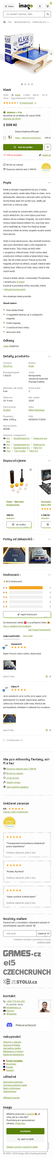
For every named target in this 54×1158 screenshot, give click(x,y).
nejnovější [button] (28, 636)
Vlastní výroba (13, 782)
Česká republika (14, 1060)
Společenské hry (22, 22)
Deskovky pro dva (42, 22)
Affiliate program (11, 1097)
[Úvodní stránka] (4, 22)
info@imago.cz (13, 1007)
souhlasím (25, 1131)
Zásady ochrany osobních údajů (22, 1147)
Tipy (8, 451)
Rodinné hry (39, 444)
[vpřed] (51, 54)
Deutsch (10, 1070)
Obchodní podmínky (13, 1082)
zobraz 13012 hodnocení (15, 812)
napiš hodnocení (28, 614)
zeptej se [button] (46, 155)
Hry (10, 22)
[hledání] (48, 14)
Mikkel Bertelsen (37, 410)
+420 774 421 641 (15, 1001)
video (6, 346)
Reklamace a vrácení (13, 1051)
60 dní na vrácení (14, 773)
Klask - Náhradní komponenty (28, 138)
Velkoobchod (9, 1091)
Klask (17, 95)
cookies (30, 1114)
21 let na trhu (12, 777)
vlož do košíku (25, 147)
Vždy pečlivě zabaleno (17, 787)
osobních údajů (43, 942)
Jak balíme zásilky (12, 1048)
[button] (27, 183)
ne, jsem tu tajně (25, 1139)
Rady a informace (11, 1088)
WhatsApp (11, 1014)
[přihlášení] (40, 6)
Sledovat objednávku (13, 1054)
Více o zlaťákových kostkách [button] (17, 626)
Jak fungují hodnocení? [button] (39, 629)
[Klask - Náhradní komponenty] (18, 498)
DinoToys (7, 366)
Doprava (7, 1045)
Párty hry (37, 447)
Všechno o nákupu (12, 1042)
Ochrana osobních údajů (15, 1085)
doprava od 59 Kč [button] (12, 118)
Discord (10, 1010)
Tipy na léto (20, 451)
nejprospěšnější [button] (11, 636)
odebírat (42, 933)
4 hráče (20, 282)
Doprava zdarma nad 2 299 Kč (21, 768)
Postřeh (7, 410)
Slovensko (11, 1063)
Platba (17, 1045)
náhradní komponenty (15, 289)
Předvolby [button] (20, 1123)
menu (11, 6)
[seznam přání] (48, 147)
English (9, 1067)
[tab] (22, 84)
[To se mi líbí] (47, 676)
